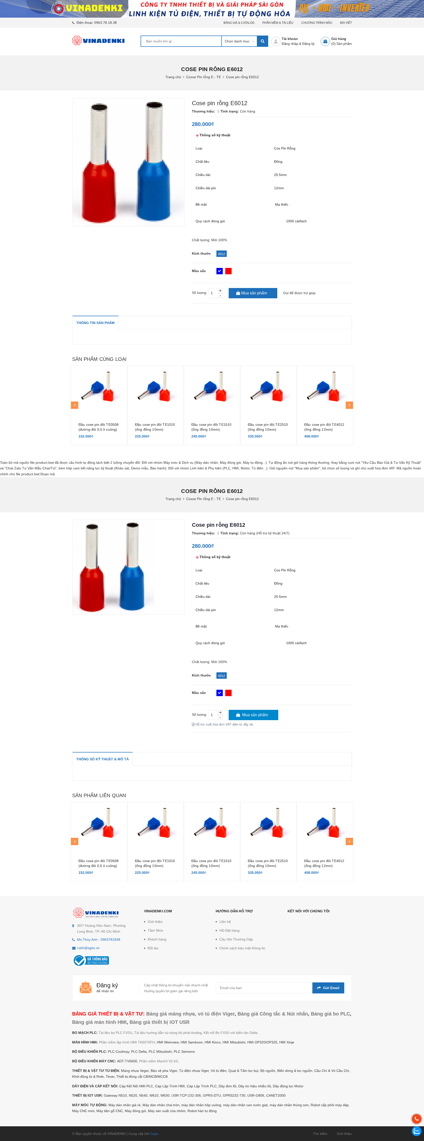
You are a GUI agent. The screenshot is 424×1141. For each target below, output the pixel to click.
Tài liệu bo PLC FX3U (115, 1033)
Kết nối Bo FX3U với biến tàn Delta (231, 1033)
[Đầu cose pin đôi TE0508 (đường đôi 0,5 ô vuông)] (99, 390)
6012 (221, 254)
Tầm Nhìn (155, 930)
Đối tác (153, 948)
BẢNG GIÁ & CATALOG (239, 23)
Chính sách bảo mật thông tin (242, 948)
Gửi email (331, 988)
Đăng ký (308, 44)
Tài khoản (290, 39)
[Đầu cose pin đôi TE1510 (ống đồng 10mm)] (212, 390)
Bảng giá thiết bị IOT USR (159, 1022)
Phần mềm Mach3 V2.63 (158, 1061)
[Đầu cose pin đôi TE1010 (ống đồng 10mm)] (156, 390)
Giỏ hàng (338, 39)
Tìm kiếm (320, 1134)
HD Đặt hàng (229, 930)
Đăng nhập (290, 44)
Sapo (154, 1134)
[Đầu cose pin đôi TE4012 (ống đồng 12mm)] (325, 390)
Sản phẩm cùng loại (99, 359)
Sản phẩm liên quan (99, 795)
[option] (99, 405)
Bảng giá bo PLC (330, 1013)
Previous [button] (74, 405)
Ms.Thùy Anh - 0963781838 (98, 939)
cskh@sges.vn (88, 948)
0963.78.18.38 (105, 23)
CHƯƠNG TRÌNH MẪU (316, 23)
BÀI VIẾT (346, 23)
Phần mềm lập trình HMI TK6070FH (127, 1042)
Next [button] (349, 405)
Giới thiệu (155, 922)
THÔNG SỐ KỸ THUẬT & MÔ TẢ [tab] (102, 759)
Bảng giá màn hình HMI (99, 1022)
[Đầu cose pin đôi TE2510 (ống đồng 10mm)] (268, 390)
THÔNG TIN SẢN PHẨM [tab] (95, 323)
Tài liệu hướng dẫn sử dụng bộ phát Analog (168, 1033)
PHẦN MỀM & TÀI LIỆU (277, 23)
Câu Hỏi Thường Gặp (236, 939)
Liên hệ (225, 922)
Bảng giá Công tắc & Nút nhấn (273, 1013)
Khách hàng (157, 939)
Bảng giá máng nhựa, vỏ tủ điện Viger (190, 1013)
